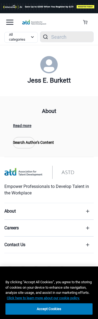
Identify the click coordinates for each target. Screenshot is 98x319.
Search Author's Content (24, 142)
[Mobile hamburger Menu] (9, 22)
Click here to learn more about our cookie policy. (43, 298)
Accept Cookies (49, 309)
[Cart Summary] (87, 22)
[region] (49, 292)
